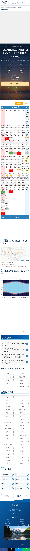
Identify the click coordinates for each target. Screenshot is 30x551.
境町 (8, 463)
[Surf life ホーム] (5, 2)
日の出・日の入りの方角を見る (14, 87)
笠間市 (8, 416)
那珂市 (22, 428)
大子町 (8, 454)
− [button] (2, 252)
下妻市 (22, 406)
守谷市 (22, 425)
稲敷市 (8, 435)
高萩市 (8, 413)
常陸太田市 (22, 377)
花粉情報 (22, 521)
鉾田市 (22, 441)
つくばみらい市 (8, 444)
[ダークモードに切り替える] (19, 3)
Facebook (4, 550)
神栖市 (22, 438)
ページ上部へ (26, 495)
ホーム (2, 7)
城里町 (8, 451)
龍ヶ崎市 (7, 406)
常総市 (8, 409)
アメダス (22, 523)
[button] (8, 475)
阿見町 (8, 457)
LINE (26, 550)
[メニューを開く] (27, 2)
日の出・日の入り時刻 (11, 7)
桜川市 (8, 383)
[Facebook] (16, 513)
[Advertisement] (15, 28)
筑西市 (8, 432)
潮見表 (7, 521)
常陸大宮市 (8, 428)
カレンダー (19, 103)
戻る (3, 107)
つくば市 (22, 419)
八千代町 (22, 386)
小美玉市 (22, 444)
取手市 (22, 416)
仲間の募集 (7, 542)
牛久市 (8, 419)
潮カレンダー (8, 523)
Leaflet (22, 260)
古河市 (22, 400)
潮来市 (22, 380)
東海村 (22, 451)
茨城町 (8, 447)
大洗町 (22, 447)
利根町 (22, 463)
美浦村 (22, 373)
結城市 (22, 383)
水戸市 (8, 397)
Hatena (18, 550)
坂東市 (22, 432)
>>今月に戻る (15, 217)
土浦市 (8, 400)
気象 (8, 519)
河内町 (8, 373)
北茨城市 (22, 413)
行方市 (8, 386)
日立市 (22, 397)
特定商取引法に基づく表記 (22, 542)
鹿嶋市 (22, 422)
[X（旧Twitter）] (13, 513)
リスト (26, 103)
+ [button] (2, 249)
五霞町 (8, 380)
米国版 (22, 544)
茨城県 (19, 7)
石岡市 (8, 403)
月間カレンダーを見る (14, 83)
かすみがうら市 (8, 377)
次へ (27, 107)
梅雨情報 (22, 519)
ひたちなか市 (7, 422)
